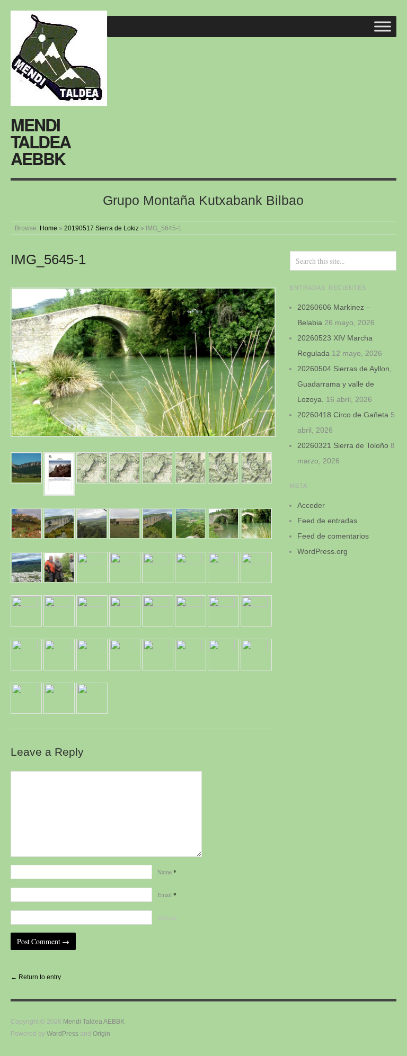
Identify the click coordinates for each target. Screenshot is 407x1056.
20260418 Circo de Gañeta (342, 414)
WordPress (62, 1033)
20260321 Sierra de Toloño (342, 445)
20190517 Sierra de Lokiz (101, 228)
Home (48, 228)
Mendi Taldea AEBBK (40, 141)
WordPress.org (322, 551)
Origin (101, 1033)
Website (167, 917)
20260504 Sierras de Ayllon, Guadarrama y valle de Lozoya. (344, 384)
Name (166, 872)
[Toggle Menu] (382, 26)
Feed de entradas (327, 520)
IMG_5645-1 (48, 259)
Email (166, 895)
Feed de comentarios (333, 536)
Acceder (311, 505)
